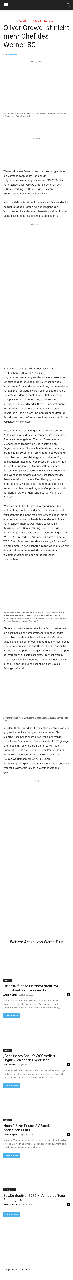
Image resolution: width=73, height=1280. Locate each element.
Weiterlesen (12, 1015)
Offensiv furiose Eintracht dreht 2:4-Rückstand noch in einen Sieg (31, 988)
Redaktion (12, 54)
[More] (48, 125)
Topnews (49, 21)
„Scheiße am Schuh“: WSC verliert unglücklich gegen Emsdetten (29, 1058)
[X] (25, 125)
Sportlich (24, 21)
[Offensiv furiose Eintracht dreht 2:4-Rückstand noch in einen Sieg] (36, 965)
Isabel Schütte (10, 1204)
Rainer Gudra (9, 1064)
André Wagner (10, 994)
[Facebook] (17, 125)
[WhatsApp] (41, 125)
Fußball (36, 21)
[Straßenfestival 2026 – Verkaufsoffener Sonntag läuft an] (36, 1174)
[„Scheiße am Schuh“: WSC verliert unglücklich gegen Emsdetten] (36, 1035)
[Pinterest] (33, 125)
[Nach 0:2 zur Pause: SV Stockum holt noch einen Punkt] (36, 1104)
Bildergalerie (9, 1190)
